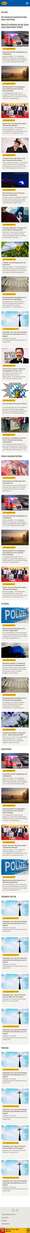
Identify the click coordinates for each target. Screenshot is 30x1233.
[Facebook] (13, 1210)
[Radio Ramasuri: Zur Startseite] (13, 3)
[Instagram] (17, 1210)
